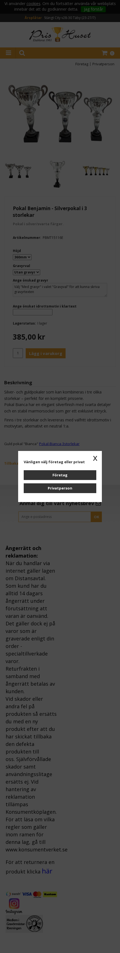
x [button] (95, 458)
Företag (60, 474)
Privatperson (60, 488)
